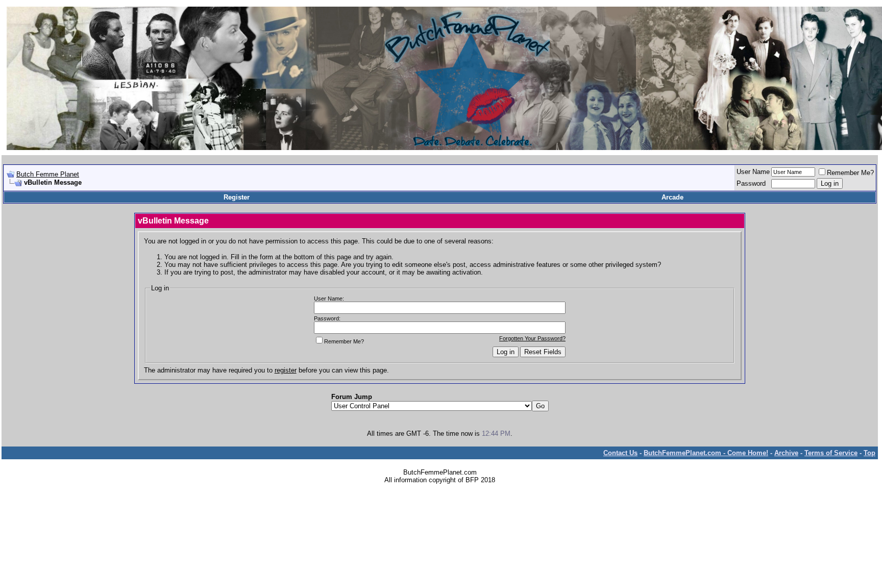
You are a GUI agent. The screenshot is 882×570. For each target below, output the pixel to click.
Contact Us (620, 453)
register (286, 370)
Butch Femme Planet (47, 174)
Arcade (672, 197)
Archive (786, 453)
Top (869, 453)
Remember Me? (850, 173)
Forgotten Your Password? (532, 338)
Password (751, 183)
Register (237, 197)
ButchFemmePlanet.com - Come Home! (706, 453)
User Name (753, 172)
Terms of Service (830, 453)
